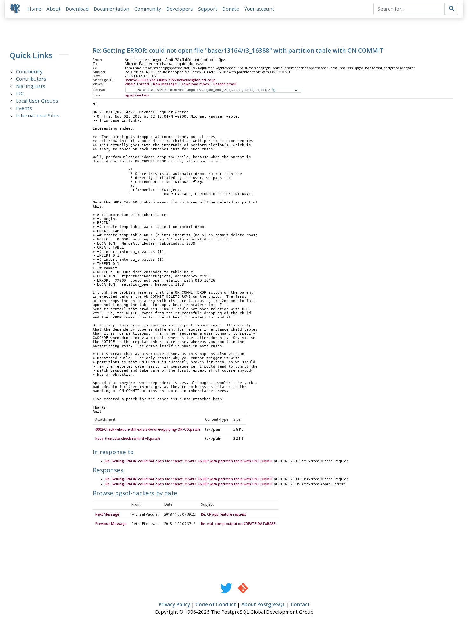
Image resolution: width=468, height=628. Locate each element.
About (53, 8)
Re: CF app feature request (223, 514)
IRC (20, 93)
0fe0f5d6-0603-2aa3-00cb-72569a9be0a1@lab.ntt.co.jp (170, 80)
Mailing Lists (30, 86)
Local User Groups (37, 100)
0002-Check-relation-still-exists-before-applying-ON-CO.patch (147, 429)
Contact (300, 604)
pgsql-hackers (137, 95)
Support (207, 8)
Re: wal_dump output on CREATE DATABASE (238, 523)
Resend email (224, 84)
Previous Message (110, 523)
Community (147, 8)
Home (34, 8)
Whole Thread (137, 84)
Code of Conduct (215, 604)
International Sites (37, 115)
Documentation (111, 8)
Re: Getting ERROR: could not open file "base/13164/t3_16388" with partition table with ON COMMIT (189, 461)
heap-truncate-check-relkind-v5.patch (127, 438)
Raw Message (165, 84)
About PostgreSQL (263, 604)
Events (24, 108)
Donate (230, 8)
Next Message (107, 514)
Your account (259, 8)
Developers (179, 8)
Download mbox (195, 84)
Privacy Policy (174, 604)
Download (77, 8)
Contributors (31, 78)
